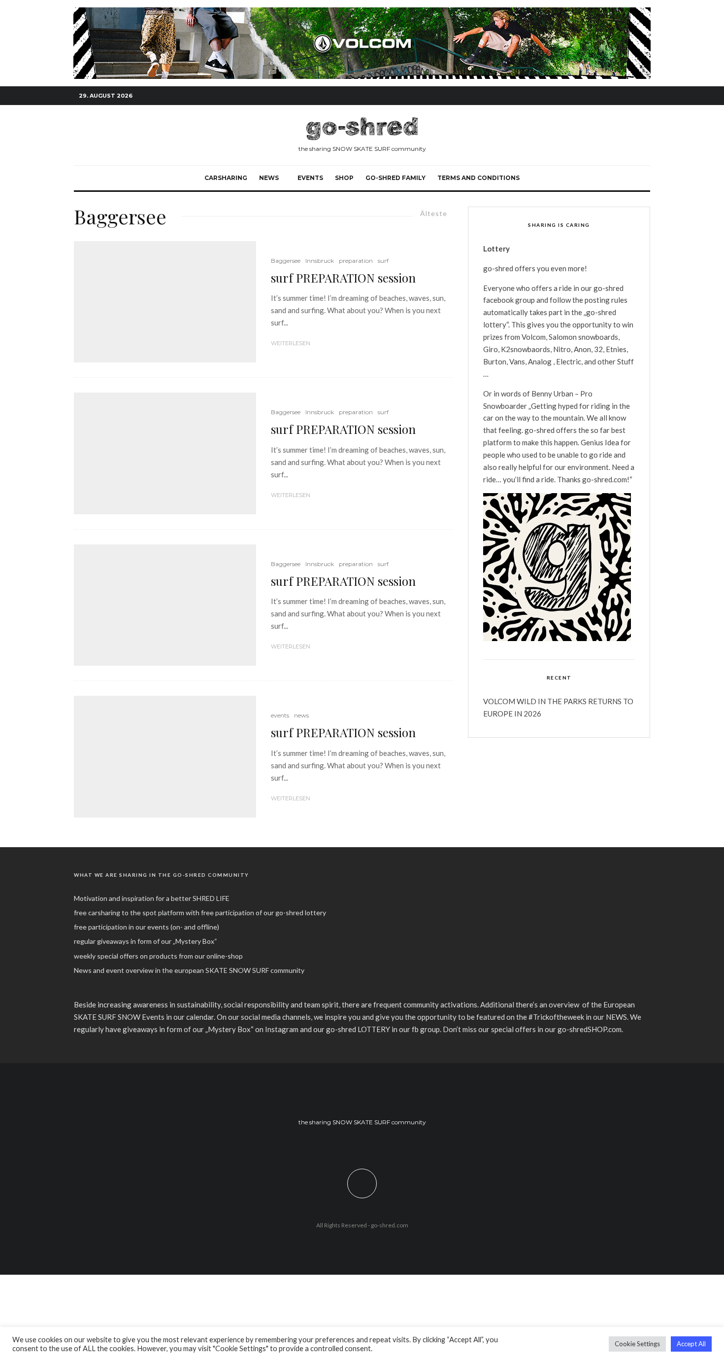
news (301, 715)
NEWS (269, 177)
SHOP (344, 177)
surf (383, 260)
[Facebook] (598, 96)
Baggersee (285, 260)
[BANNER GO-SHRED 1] (362, 12)
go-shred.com (389, 1225)
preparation (356, 260)
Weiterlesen (290, 343)
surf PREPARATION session (343, 278)
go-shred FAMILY (395, 177)
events (310, 177)
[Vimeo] (628, 96)
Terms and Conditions (478, 177)
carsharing (225, 177)
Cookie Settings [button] (637, 1344)
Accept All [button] (691, 1344)
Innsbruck (319, 260)
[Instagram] (613, 96)
